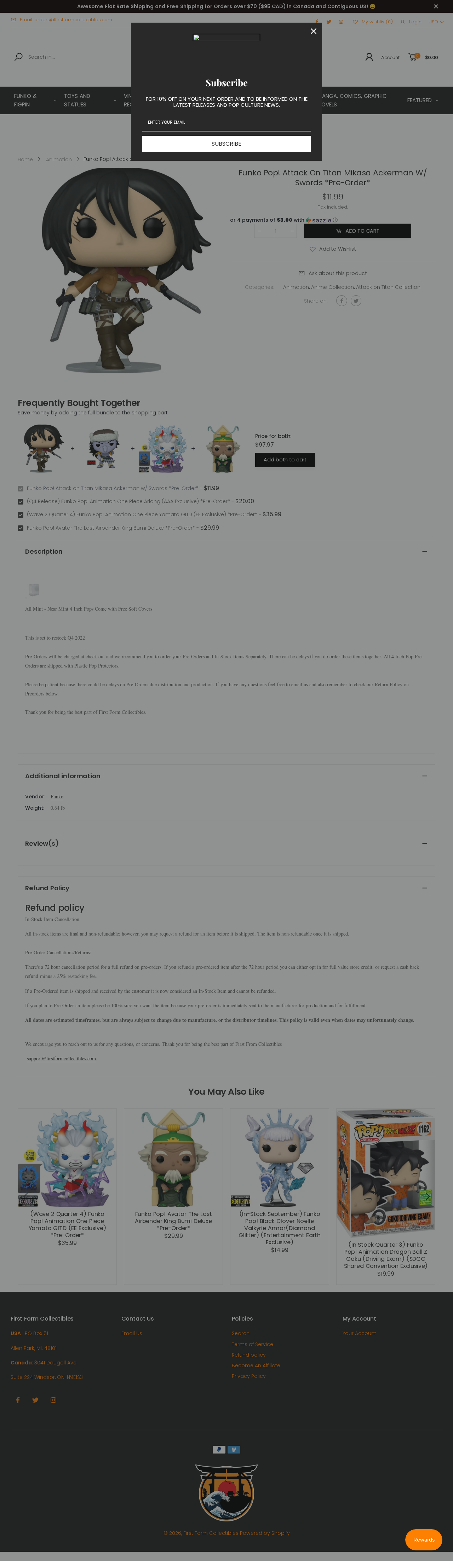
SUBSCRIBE (226, 144)
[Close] (313, 31)
